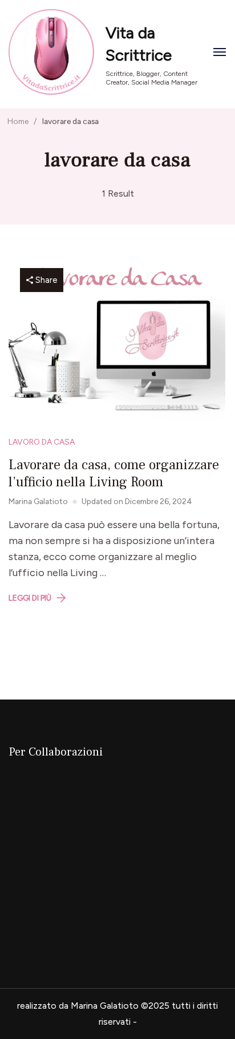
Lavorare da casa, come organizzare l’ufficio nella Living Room (114, 473)
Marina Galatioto (38, 501)
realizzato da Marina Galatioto (78, 1005)
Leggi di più (30, 597)
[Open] (219, 52)
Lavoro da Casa (42, 441)
